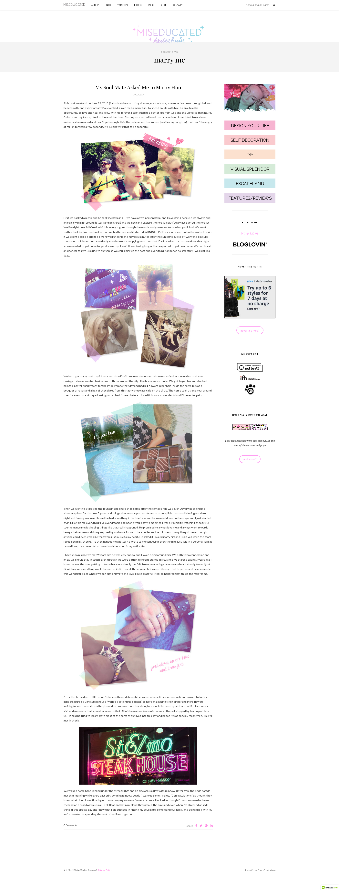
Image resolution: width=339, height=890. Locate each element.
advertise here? (250, 330)
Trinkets (123, 5)
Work (151, 5)
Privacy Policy (105, 870)
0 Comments (70, 825)
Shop (164, 5)
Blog (108, 5)
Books (138, 5)
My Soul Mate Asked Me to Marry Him (138, 87)
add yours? (250, 459)
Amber (95, 5)
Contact (177, 5)
